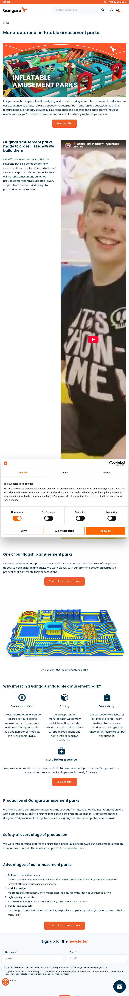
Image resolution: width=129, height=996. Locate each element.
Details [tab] (64, 472)
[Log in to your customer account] (111, 10)
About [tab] (106, 472)
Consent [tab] (22, 472)
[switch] (45, 517)
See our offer (64, 123)
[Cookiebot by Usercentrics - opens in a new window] (111, 463)
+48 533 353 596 (116, 2)
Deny (23, 530)
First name (11, 952)
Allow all (105, 530)
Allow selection (64, 530)
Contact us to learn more (64, 581)
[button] (6, 2)
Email (73, 952)
